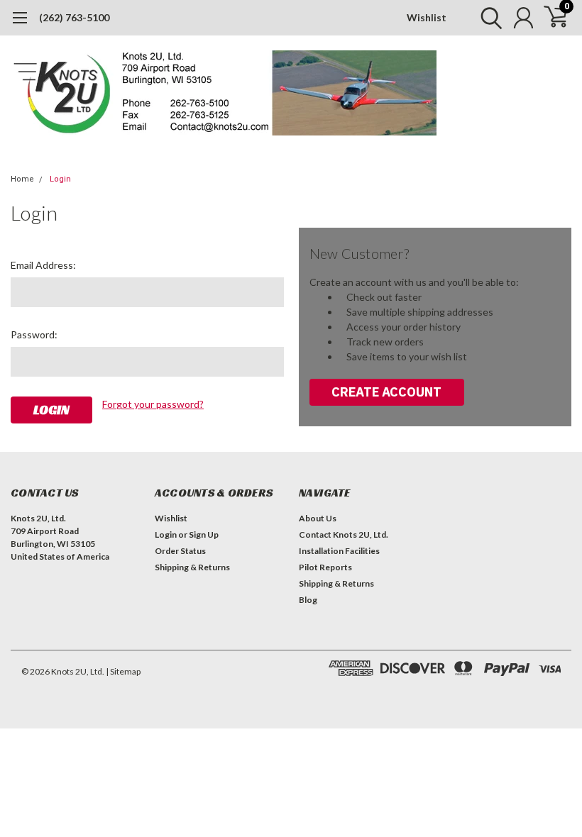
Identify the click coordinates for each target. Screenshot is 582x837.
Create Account (386, 392)
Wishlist (426, 17)
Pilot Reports (325, 567)
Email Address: (43, 265)
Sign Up (204, 534)
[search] (487, 17)
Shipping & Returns (192, 567)
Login (60, 179)
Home (22, 179)
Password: (34, 334)
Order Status (180, 550)
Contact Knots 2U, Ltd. (343, 534)
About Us (317, 518)
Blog (308, 599)
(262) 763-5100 (74, 17)
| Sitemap (123, 671)
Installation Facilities (339, 550)
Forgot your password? (153, 404)
